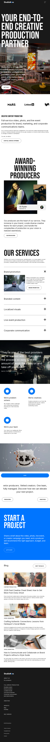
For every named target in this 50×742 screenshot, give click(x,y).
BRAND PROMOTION (34, 287)
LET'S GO (6, 87)
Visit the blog (39, 566)
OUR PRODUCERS (10, 235)
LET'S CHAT (9, 550)
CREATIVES (43, 499)
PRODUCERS (7, 499)
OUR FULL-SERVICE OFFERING (11, 140)
